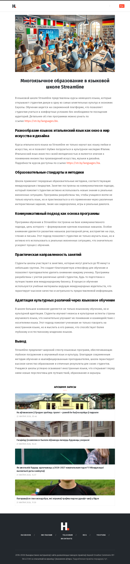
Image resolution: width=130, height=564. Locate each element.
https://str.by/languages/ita (83, 163)
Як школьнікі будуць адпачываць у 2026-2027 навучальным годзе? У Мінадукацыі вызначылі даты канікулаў (60, 469)
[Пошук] (112, 6)
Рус (122, 6)
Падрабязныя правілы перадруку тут (90, 559)
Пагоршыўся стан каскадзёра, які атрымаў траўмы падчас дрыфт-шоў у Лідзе (58, 498)
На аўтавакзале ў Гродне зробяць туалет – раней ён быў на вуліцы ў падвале (58, 412)
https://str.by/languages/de (41, 121)
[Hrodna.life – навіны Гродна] (14, 6)
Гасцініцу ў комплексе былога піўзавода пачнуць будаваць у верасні (53, 440)
